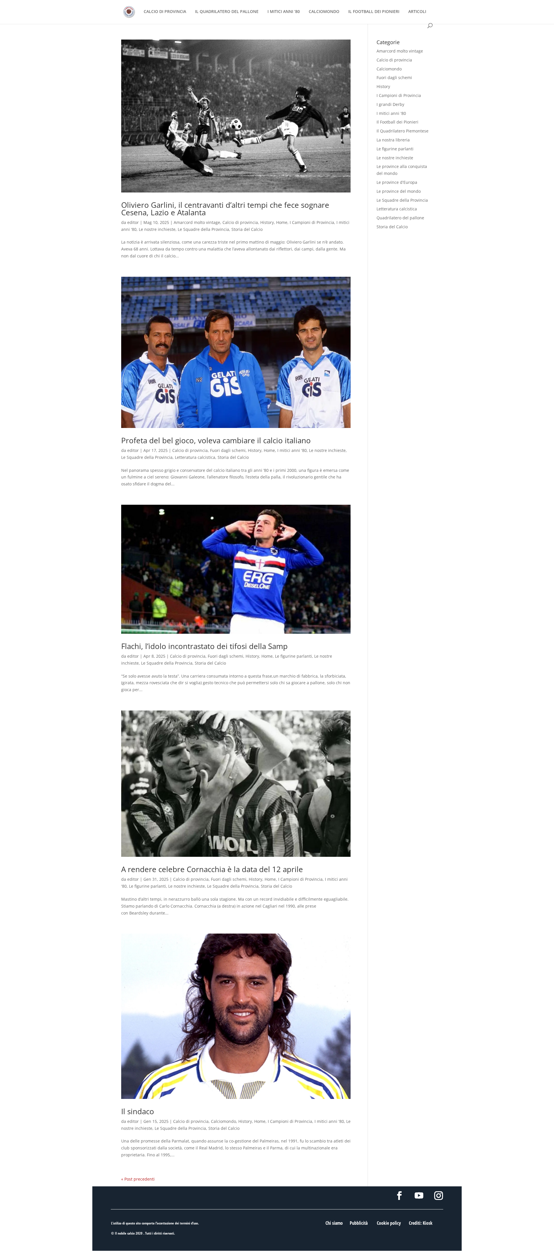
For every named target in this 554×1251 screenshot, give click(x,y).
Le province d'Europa (397, 182)
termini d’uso (189, 1223)
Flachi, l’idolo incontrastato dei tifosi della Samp (204, 646)
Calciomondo (223, 1121)
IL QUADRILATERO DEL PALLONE (227, 12)
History (267, 222)
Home (281, 222)
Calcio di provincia (240, 222)
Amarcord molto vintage (197, 222)
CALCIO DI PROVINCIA (165, 12)
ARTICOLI (417, 12)
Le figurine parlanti (293, 656)
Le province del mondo (399, 191)
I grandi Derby (390, 104)
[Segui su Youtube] (419, 1195)
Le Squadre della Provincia (203, 229)
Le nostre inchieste (157, 229)
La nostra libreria (393, 140)
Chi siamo (334, 1223)
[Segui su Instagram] (438, 1195)
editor (133, 222)
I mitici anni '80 (292, 450)
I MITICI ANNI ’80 (283, 12)
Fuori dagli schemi (228, 450)
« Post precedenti (138, 1179)
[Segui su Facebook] (399, 1195)
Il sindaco (137, 1111)
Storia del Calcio (247, 229)
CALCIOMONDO (324, 12)
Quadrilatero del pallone (400, 217)
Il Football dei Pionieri (397, 122)
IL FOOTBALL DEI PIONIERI (373, 12)
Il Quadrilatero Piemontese (402, 131)
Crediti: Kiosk (421, 1223)
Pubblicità (359, 1223)
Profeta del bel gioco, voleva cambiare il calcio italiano (216, 440)
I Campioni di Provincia (312, 222)
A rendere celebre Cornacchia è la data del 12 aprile (212, 869)
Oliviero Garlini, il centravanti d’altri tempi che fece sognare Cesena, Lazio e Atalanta (225, 209)
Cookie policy (389, 1223)
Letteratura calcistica (195, 457)
